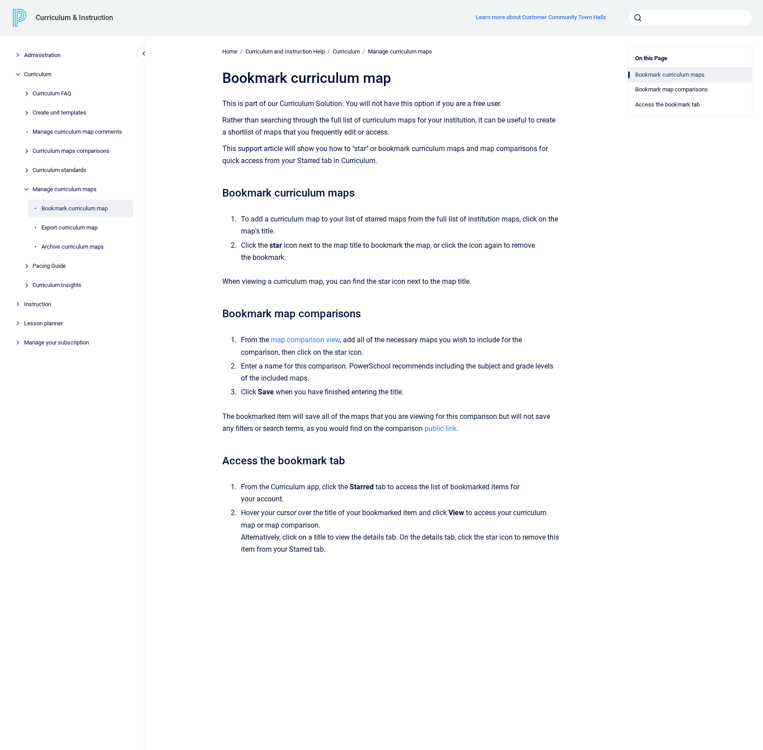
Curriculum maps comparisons (71, 151)
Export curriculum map (69, 227)
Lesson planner (43, 323)
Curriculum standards (59, 170)
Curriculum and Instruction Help (285, 51)
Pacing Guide (49, 265)
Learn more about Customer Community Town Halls (541, 17)
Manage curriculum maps (65, 189)
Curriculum (37, 74)
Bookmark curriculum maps (670, 74)
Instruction (37, 304)
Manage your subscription (56, 342)
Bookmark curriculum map (74, 208)
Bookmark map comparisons (671, 89)
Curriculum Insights (57, 285)
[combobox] (690, 17)
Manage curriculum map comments (77, 131)
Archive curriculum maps (72, 246)
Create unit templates (59, 112)
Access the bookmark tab (667, 104)
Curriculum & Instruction (74, 17)
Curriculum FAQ (52, 93)
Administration (42, 55)
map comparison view (305, 340)
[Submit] (638, 18)
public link (440, 428)
